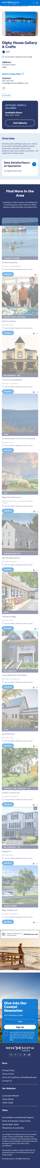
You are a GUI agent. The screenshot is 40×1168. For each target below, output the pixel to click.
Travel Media (7, 1099)
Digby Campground (9, 910)
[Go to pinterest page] (29, 1054)
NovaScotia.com (9, 1158)
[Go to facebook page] (3, 89)
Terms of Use (8, 1073)
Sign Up (20, 1027)
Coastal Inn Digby (9, 616)
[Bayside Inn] (20, 826)
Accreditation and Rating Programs (18, 1117)
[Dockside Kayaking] (20, 237)
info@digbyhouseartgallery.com (15, 83)
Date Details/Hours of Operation (17, 164)
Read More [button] (8, 274)
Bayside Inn (6, 851)
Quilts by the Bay (9, 321)
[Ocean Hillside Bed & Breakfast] (20, 649)
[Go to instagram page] (11, 1054)
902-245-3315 (7, 80)
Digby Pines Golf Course (11, 497)
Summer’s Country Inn (11, 792)
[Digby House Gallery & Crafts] (20, 23)
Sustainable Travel (10, 1124)
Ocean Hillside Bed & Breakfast (14, 675)
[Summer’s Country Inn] (20, 767)
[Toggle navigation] (37, 3)
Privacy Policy (8, 1070)
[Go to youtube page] (24, 1054)
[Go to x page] (20, 1054)
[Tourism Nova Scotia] (10, 2)
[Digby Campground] (20, 884)
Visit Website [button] (20, 123)
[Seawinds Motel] (20, 708)
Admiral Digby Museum (11, 558)
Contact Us (7, 1080)
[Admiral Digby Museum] (20, 532)
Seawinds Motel (8, 734)
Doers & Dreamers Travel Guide (16, 1120)
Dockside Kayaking (9, 262)
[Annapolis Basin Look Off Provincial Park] (20, 413)
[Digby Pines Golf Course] (20, 471)
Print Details (6, 95)
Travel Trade (7, 1102)
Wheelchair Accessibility (13, 1127)
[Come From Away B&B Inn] (20, 354)
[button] (33, 2)
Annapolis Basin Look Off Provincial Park (18, 438)
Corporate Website (10, 1095)
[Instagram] (3, 936)
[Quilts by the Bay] (20, 295)
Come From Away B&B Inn (12, 380)
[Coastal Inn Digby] (20, 591)
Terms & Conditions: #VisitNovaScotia (19, 1077)
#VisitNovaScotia (31, 934)
